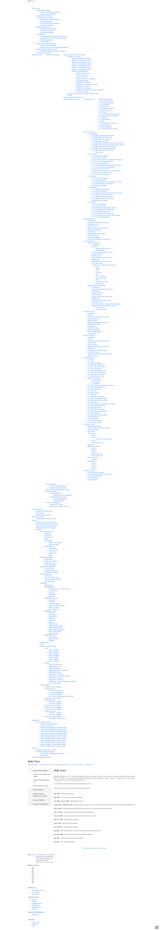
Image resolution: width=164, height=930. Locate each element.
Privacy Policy (36, 892)
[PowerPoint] (33, 872)
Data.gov (34, 909)
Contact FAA (35, 922)
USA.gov (34, 901)
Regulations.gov (36, 907)
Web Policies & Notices (38, 890)
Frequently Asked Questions (36, 912)
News (60, 4)
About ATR (54, 4)
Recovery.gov (36, 905)
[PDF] (33, 868)
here (91, 783)
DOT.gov (34, 899)
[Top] (157, 927)
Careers (94, 4)
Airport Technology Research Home (39, 4)
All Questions (35, 914)
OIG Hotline (35, 924)
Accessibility (35, 894)
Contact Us (87, 4)
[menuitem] (84, 31)
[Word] (33, 878)
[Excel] (33, 882)
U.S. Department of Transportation (45, 854)
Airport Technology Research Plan (73, 4)
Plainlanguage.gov (37, 903)
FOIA (33, 926)
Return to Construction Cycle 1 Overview (94, 848)
